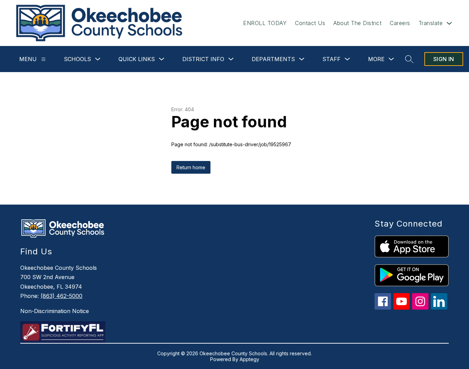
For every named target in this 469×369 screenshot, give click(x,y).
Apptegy (249, 359)
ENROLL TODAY (265, 23)
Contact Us (310, 23)
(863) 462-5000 (61, 295)
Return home (190, 167)
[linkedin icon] (439, 307)
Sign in (443, 59)
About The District (357, 23)
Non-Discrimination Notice (54, 311)
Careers (400, 23)
